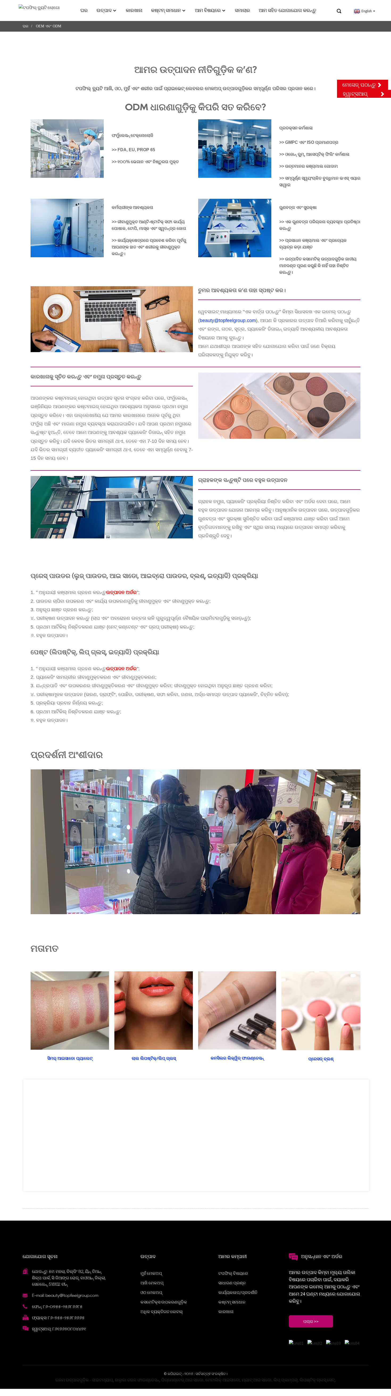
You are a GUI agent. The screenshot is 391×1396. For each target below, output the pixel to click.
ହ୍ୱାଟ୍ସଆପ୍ (355, 94)
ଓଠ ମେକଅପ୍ (151, 1292)
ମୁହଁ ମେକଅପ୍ (151, 1273)
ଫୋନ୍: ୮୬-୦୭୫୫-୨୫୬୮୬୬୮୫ (57, 1307)
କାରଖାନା (134, 10)
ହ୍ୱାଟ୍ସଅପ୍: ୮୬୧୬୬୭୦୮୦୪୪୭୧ (59, 1329)
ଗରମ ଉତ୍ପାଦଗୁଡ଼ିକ (72, 1379)
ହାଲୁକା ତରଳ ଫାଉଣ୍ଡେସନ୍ (137, 1379)
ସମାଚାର (242, 10)
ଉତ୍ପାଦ (104, 10)
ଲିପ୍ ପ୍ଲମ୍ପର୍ (285, 1379)
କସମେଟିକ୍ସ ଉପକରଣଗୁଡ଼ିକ (163, 1302)
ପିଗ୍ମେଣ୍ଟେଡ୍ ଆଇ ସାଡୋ (182, 1379)
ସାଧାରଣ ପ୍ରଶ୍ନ (232, 1282)
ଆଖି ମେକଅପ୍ (152, 1282)
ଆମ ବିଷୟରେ (208, 10)
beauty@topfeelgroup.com (228, 320)
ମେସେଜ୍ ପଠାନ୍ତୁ (359, 85)
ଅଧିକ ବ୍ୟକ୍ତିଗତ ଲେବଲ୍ (161, 1311)
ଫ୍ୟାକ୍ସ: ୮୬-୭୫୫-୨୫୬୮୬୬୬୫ (58, 1318)
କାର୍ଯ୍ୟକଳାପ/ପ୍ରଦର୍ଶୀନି (237, 1292)
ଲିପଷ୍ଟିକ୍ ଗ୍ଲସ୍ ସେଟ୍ (317, 1379)
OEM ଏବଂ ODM (48, 26)
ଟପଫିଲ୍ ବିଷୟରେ (233, 1273)
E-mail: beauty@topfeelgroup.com (65, 1295)
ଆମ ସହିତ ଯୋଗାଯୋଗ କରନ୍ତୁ (287, 10)
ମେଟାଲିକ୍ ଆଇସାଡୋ (222, 1379)
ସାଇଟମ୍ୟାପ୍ (102, 1379)
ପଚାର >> (311, 1321)
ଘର (84, 10)
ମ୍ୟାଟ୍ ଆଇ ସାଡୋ (257, 1379)
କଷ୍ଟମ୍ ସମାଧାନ (166, 10)
